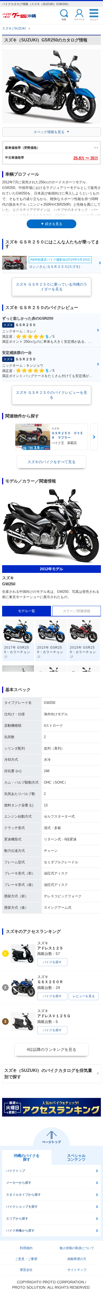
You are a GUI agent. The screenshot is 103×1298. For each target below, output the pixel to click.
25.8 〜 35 (85, 158)
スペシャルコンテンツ (76, 1157)
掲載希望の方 (76, 1259)
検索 (64, 19)
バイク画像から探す (20, 1230)
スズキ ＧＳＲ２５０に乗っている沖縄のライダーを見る (51, 286)
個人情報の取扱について (76, 1248)
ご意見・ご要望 (26, 1259)
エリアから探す (17, 1218)
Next (94, 437)
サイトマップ (76, 1270)
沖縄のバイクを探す (27, 1157)
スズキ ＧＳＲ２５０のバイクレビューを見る (51, 394)
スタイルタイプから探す (23, 1194)
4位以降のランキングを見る (51, 1049)
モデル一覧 (26, 611)
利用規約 (26, 1248)
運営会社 (26, 1270)
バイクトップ (15, 1171)
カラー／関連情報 (76, 611)
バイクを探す (52, 962)
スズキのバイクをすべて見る (51, 462)
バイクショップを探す (22, 1206)
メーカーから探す (18, 1183)
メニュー (94, 19)
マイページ (79, 19)
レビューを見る (84, 996)
